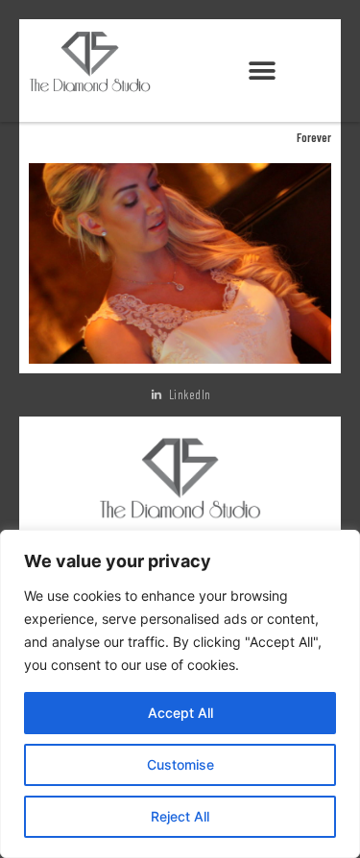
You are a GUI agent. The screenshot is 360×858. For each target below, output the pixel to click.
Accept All (180, 712)
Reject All (180, 816)
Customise (180, 764)
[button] (261, 71)
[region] (180, 694)
